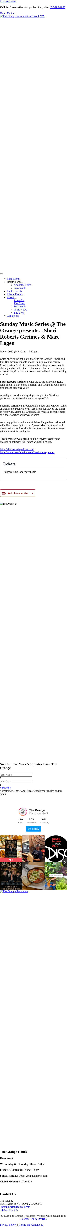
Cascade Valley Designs (33, 1218)
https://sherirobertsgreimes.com (17, 449)
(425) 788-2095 (9, 1209)
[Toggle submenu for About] (15, 298)
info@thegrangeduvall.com (15, 1206)
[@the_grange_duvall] (22, 811)
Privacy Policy (8, 1224)
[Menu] (1, 273)
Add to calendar (18, 493)
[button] (5, 787)
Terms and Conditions (31, 1224)
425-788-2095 (57, 7)
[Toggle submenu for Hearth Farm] (22, 282)
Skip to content (8, 1)
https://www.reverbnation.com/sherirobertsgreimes (27, 452)
